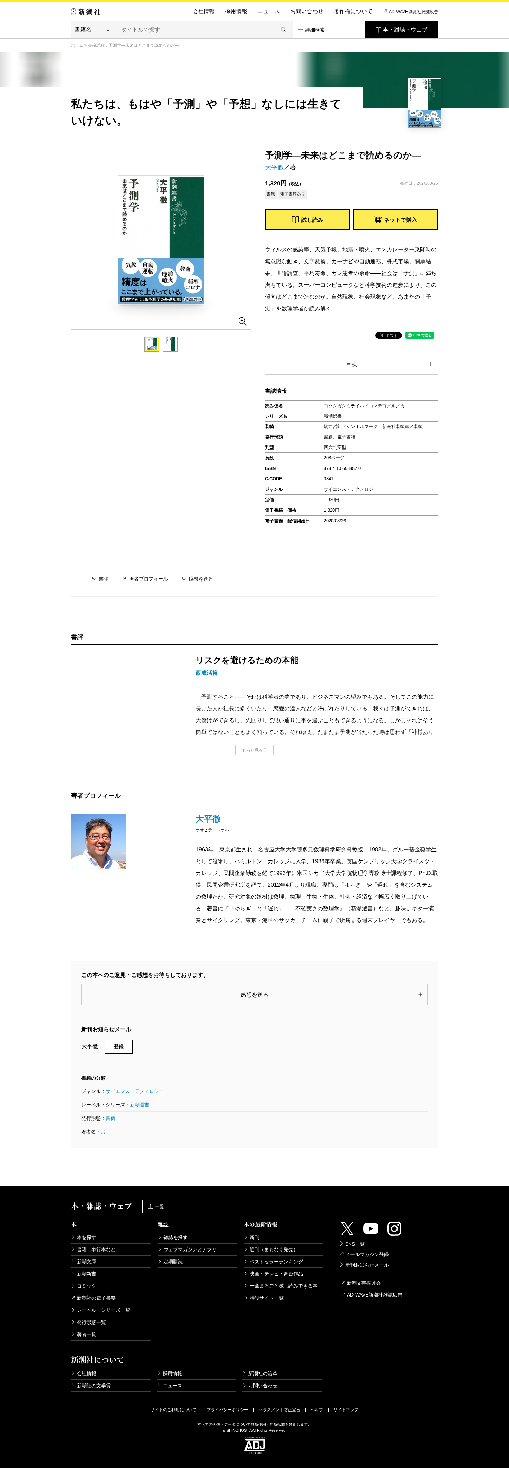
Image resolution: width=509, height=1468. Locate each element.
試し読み (312, 220)
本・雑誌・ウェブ (405, 30)
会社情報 (204, 11)
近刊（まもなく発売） (274, 1249)
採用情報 (236, 11)
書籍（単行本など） (98, 1249)
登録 (119, 1046)
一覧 (159, 1206)
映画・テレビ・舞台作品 (276, 1273)
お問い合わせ (306, 11)
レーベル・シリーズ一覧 (103, 1310)
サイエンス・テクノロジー (135, 1091)
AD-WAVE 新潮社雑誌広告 (413, 11)
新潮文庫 (86, 1261)
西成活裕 (207, 673)
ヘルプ (317, 1409)
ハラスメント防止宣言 (279, 1409)
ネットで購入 (400, 220)
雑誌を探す (175, 1237)
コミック (86, 1286)
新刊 (254, 1237)
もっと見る (252, 750)
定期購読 (173, 1261)
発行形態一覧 (91, 1322)
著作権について (353, 11)
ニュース (269, 11)
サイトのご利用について (173, 1409)
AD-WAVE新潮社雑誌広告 (374, 1295)
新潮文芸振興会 (364, 1283)
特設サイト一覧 (267, 1298)
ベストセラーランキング (276, 1261)
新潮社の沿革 (262, 1373)
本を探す (86, 1237)
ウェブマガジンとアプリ (190, 1249)
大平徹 (274, 167)
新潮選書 (139, 1104)
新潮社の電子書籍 (96, 1298)
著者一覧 (86, 1334)
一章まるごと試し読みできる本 (284, 1286)
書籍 (110, 1118)
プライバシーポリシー (227, 1409)
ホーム (77, 45)
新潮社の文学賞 (94, 1385)
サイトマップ (345, 1409)
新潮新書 (86, 1273)
